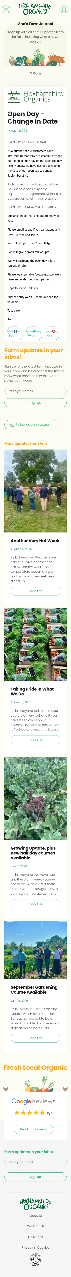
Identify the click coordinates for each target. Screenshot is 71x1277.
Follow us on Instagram (33, 424)
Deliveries (35, 1237)
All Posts (35, 73)
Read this (35, 591)
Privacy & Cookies (35, 1247)
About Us (36, 1215)
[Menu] (6, 9)
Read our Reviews (33, 1129)
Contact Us (35, 1226)
